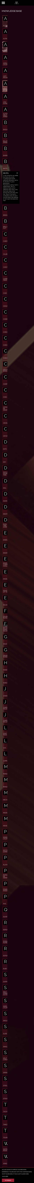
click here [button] (5, 1176)
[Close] (17, 173)
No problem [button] (8, 1180)
